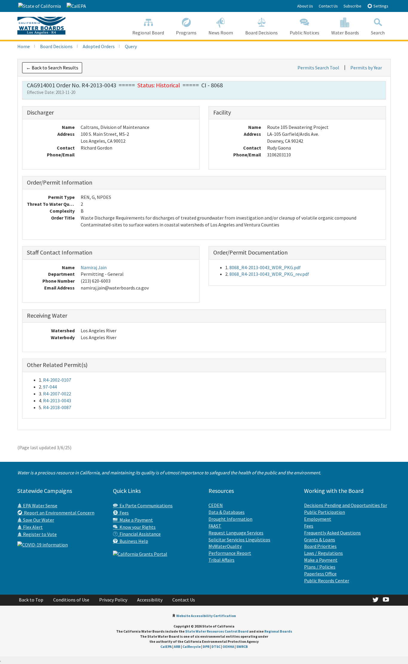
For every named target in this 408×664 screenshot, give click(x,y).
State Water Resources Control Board (217, 631)
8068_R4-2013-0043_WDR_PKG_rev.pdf (269, 274)
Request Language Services (235, 533)
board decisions (56, 46)
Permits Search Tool (318, 68)
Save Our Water (38, 520)
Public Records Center (326, 581)
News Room (220, 33)
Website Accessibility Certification (206, 615)
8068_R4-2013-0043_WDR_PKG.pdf (265, 267)
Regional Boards (278, 631)
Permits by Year (366, 68)
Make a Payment (135, 520)
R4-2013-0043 (57, 400)
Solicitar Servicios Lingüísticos (239, 540)
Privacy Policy (113, 600)
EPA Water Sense (39, 505)
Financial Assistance (139, 534)
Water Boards (345, 33)
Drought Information (230, 519)
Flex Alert (32, 527)
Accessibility (149, 600)
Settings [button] (380, 6)
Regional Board (148, 33)
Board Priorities (320, 546)
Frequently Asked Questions (332, 533)
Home (23, 46)
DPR (206, 646)
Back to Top (31, 600)
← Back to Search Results (52, 68)
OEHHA (228, 646)
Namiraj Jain (94, 267)
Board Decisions (261, 33)
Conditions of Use (71, 600)
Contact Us (328, 6)
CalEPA (166, 646)
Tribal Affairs (221, 560)
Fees (123, 513)
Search (378, 33)
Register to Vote (39, 534)
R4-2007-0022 (57, 394)
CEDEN (215, 505)
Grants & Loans (319, 540)
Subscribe (352, 6)
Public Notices (304, 33)
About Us (305, 6)
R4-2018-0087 (57, 407)
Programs (186, 33)
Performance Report (229, 553)
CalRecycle (191, 646)
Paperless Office (320, 574)
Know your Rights (137, 527)
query (131, 46)
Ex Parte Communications (145, 505)
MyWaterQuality (225, 546)
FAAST (214, 526)
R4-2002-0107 (57, 380)
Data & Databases (226, 512)
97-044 (50, 387)
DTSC (215, 646)
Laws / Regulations (323, 553)
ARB (177, 646)
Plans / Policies (319, 567)
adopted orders (99, 46)
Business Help (133, 541)
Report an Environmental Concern (58, 513)
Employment (317, 519)
